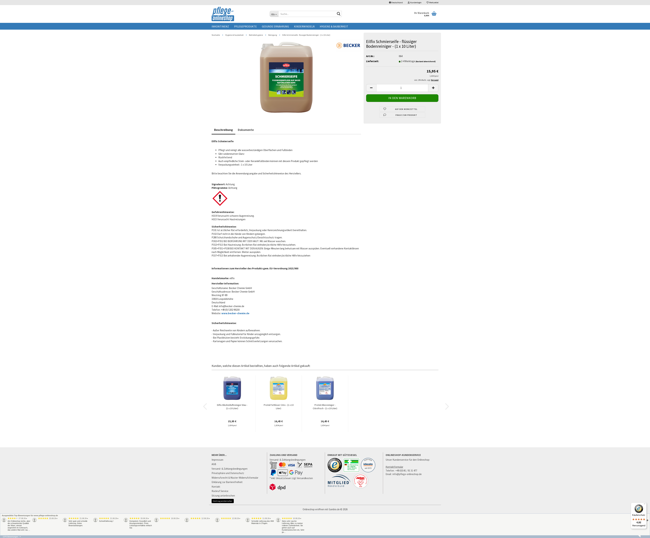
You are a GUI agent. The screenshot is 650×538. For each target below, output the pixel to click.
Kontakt (216, 486)
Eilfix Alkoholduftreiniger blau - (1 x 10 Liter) (232, 406)
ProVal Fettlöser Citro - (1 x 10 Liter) (279, 406)
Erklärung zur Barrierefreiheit (227, 482)
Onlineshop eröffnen (313, 509)
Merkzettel (433, 2)
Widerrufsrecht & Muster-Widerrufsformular (235, 477)
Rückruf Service (220, 491)
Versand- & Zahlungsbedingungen (229, 468)
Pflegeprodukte (245, 26)
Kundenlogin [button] (415, 2)
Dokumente (246, 130)
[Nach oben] (641, 536)
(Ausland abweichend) (426, 61)
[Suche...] (338, 14)
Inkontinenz (220, 26)
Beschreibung (223, 130)
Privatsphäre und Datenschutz (228, 473)
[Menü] (645, 505)
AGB (214, 464)
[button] (395, 2)
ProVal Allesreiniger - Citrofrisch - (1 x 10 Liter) (325, 406)
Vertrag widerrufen (222, 501)
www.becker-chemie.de (235, 313)
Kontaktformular (394, 466)
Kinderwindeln (304, 26)
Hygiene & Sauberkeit (334, 26)
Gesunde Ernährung (275, 26)
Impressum (217, 459)
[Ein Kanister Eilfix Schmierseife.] (286, 77)
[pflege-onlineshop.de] (238, 14)
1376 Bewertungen (10, 537)
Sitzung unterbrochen (223, 495)
